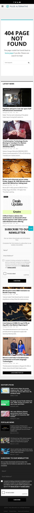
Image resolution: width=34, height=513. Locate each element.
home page (9, 53)
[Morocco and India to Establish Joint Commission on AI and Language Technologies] (17, 346)
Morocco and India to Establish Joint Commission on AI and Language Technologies (16, 359)
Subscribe (17, 500)
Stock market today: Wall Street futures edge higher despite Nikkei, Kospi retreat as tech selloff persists (21, 450)
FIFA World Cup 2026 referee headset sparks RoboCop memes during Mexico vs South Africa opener (20, 440)
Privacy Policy (12, 511)
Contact (6, 511)
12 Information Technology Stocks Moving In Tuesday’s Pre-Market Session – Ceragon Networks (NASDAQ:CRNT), (15, 144)
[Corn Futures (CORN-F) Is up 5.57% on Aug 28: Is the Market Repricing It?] (17, 311)
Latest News (8, 84)
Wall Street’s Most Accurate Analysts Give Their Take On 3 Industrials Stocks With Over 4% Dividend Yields (20, 391)
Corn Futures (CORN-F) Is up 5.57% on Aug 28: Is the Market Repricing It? (16, 324)
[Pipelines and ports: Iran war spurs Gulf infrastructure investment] (17, 97)
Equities (6, 196)
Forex (5, 304)
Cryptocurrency (7, 160)
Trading (5, 122)
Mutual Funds (7, 89)
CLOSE (30, 228)
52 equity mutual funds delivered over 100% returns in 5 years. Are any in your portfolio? (21, 402)
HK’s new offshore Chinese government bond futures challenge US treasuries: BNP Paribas (19, 414)
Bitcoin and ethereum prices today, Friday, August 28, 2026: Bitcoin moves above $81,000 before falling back (16, 181)
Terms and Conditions (23, 511)
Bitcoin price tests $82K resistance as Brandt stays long (16, 291)
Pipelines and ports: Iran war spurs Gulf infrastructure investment (17, 110)
